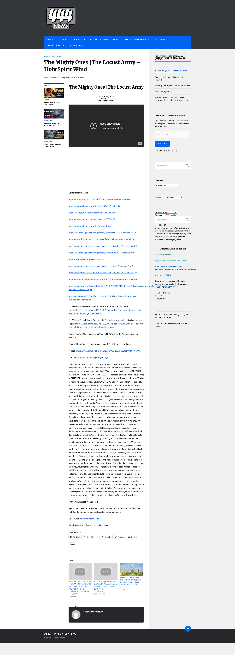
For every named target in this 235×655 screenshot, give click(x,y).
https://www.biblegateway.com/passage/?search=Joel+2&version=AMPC (102, 252)
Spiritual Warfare (56, 46)
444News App (76, 46)
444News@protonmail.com (171, 70)
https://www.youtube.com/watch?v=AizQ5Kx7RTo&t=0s (94, 206)
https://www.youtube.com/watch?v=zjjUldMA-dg (91, 226)
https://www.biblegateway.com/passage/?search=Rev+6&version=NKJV (101, 239)
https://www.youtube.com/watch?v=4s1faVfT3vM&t (92, 219)
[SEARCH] (187, 165)
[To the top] (188, 629)
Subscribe (162, 144)
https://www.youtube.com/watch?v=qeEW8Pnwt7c (92, 212)
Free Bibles (160, 39)
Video (115, 39)
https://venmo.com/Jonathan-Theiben (171, 260)
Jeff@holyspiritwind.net (90, 518)
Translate (173, 215)
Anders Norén (59, 638)
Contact (64, 39)
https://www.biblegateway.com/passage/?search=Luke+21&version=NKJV (102, 232)
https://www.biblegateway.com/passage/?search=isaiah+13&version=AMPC (103, 246)
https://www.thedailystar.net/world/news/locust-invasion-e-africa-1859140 (103, 279)
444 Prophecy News (62, 77)
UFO (54, 56)
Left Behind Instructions (137, 39)
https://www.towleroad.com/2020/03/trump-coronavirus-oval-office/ (100, 199)
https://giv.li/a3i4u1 (163, 275)
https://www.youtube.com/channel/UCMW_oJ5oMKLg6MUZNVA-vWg (108, 350)
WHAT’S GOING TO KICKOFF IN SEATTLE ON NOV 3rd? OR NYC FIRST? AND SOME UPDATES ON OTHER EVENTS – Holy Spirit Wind (80, 586)
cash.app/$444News (163, 254)
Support (51, 39)
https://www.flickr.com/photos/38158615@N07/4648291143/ (97, 286)
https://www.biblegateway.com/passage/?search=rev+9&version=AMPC (101, 266)
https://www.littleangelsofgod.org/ (92, 357)
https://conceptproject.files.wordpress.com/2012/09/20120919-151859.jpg (103, 272)
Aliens (47, 56)
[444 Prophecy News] (117, 18)
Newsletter (79, 39)
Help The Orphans (99, 39)
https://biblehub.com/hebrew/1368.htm (87, 259)
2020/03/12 (79, 77)
